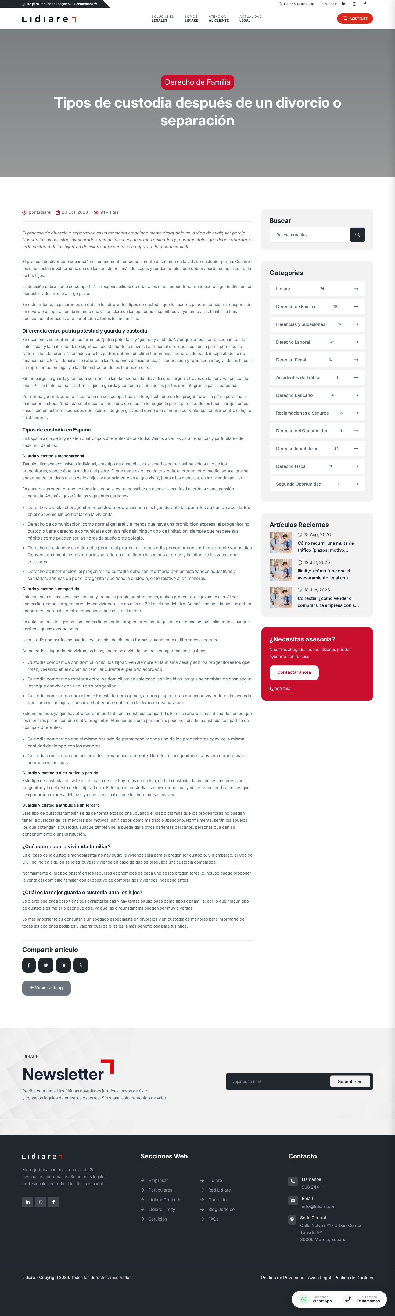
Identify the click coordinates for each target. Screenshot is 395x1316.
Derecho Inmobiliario (307, 448)
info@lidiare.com (319, 1206)
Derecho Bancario (306, 395)
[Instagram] (354, 4)
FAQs (212, 1219)
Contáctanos (84, 4)
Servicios (157, 1219)
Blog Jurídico (221, 1209)
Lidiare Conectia (164, 1199)
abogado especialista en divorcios (124, 919)
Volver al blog (48, 987)
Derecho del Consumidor (309, 430)
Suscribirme (350, 1081)
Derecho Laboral (305, 342)
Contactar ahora (294, 672)
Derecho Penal (304, 359)
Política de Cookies (353, 1277)
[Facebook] (365, 4)
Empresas (158, 1180)
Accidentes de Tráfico (307, 377)
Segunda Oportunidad (307, 484)
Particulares (160, 1190)
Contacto (217, 1199)
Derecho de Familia (306, 306)
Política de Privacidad (283, 1277)
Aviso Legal (319, 1277)
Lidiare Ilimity (161, 1209)
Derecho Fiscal (304, 466)
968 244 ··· (285, 688)
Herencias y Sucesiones (309, 324)
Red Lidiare (219, 1190)
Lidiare (300, 288)
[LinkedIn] (343, 4)
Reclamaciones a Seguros (309, 413)
